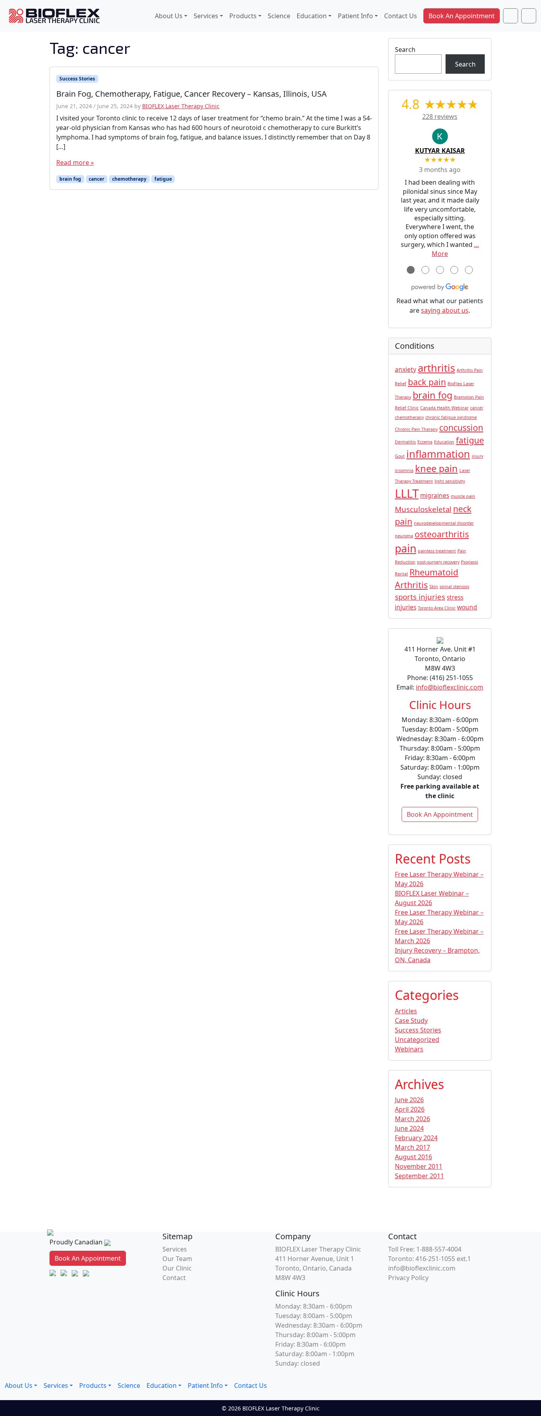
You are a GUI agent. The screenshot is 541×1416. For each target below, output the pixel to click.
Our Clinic (177, 1268)
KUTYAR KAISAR (440, 150)
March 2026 (412, 1118)
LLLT (407, 493)
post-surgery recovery (438, 562)
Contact (174, 1277)
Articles (406, 1011)
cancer (96, 179)
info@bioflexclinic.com (449, 687)
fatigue (163, 179)
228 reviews (439, 116)
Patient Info (355, 15)
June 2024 (409, 1128)
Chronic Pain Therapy (416, 429)
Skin (433, 586)
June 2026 (409, 1099)
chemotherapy (129, 179)
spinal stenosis (454, 586)
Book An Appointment (462, 15)
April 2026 (410, 1109)
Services (206, 15)
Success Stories (77, 78)
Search (405, 49)
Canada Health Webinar (444, 408)
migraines (434, 495)
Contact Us (400, 15)
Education (312, 15)
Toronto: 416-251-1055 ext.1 (429, 1258)
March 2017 (412, 1147)
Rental (401, 574)
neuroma (404, 536)
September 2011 (419, 1175)
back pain (427, 382)
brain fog (70, 179)
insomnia (404, 470)
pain (405, 548)
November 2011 (418, 1166)
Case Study (411, 1020)
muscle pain (463, 496)
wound (467, 607)
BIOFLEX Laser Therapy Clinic (180, 106)
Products (243, 15)
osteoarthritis (442, 534)
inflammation (438, 454)
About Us (169, 15)
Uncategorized (417, 1039)
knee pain (436, 468)
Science (279, 15)
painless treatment (437, 551)
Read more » (75, 162)
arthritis (436, 368)
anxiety (405, 369)
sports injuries (420, 597)
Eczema (424, 442)
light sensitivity (449, 481)
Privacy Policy (408, 1277)
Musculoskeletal (423, 509)
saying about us (445, 310)
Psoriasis (469, 562)
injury (477, 456)
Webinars (409, 1049)
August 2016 (413, 1156)
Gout (400, 456)
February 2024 (416, 1137)
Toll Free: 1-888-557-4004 (424, 1249)
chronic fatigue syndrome (451, 417)
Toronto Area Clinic (436, 608)
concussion (461, 427)
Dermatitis (405, 442)
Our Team (177, 1258)
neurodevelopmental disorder (444, 523)
